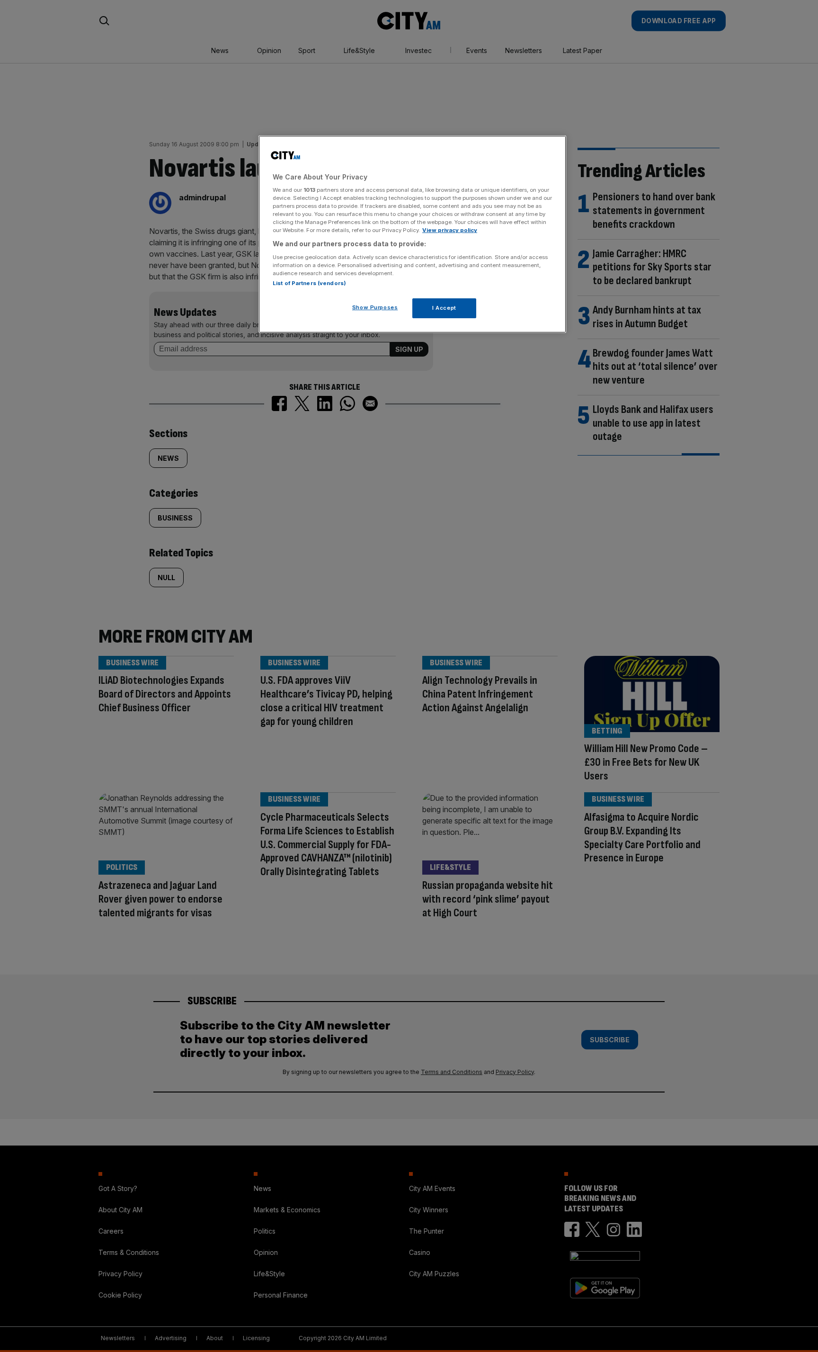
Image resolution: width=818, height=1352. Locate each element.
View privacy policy (449, 230)
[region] (412, 234)
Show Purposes (375, 307)
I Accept (444, 307)
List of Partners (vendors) (309, 283)
